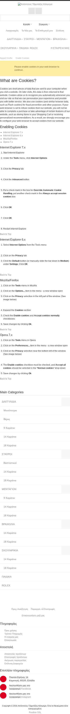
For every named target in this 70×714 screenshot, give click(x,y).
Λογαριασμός (12, 30)
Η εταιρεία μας (11, 637)
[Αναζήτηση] (67, 18)
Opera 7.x (8, 142)
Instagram (26, 697)
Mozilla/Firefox (10, 139)
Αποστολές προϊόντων (15, 654)
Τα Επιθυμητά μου (44, 30)
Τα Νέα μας (27, 30)
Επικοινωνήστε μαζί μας (33, 615)
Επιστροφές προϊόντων (15, 657)
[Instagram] (38, 11)
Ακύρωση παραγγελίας (15, 660)
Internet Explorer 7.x (13, 132)
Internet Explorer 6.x (13, 135)
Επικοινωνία (10, 640)
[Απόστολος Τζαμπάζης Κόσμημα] (35, 4)
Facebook (26, 689)
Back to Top (5, 234)
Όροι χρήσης (10, 630)
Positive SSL (35, 712)
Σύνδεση (60, 30)
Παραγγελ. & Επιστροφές (43, 609)
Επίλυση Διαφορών (13, 663)
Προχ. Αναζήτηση (19, 609)
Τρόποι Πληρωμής (13, 634)
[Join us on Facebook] (31, 11)
